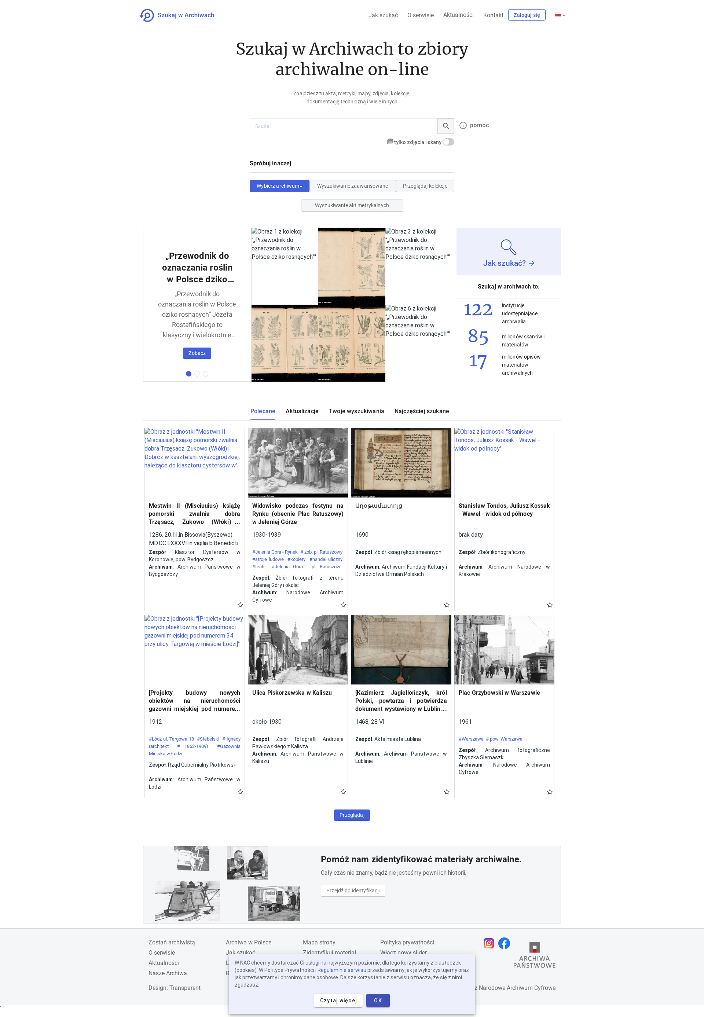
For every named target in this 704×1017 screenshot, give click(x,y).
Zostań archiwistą (171, 942)
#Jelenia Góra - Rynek (275, 552)
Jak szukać (383, 15)
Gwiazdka (240, 604)
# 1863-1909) (192, 746)
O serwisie (420, 15)
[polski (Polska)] (560, 15)
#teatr (258, 566)
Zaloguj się (527, 15)
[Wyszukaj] (445, 126)
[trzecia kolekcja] (205, 374)
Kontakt (493, 15)
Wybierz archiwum (278, 186)
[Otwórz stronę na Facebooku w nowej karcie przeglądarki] (506, 943)
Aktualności (458, 14)
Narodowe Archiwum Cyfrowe (517, 987)
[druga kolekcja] (197, 374)
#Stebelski (208, 739)
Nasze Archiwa (167, 973)
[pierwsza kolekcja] (188, 374)
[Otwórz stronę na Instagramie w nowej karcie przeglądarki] (490, 943)
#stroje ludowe (268, 559)
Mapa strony (319, 942)
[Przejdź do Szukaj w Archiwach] (183, 15)
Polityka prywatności (407, 942)
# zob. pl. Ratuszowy (321, 552)
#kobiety (296, 559)
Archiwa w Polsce (248, 942)
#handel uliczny (325, 559)
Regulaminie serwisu (342, 970)
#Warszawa (471, 739)
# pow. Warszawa (504, 739)
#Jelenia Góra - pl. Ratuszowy (307, 566)
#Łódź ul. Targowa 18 (171, 739)
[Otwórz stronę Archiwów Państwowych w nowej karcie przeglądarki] (535, 956)
